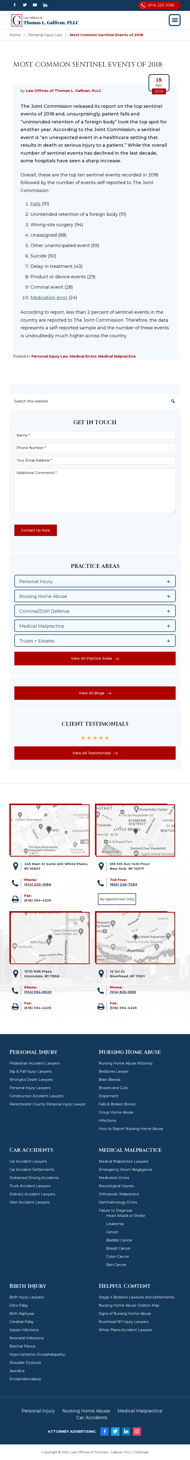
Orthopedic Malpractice (119, 1194)
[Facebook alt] (14, 5)
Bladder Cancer (119, 1240)
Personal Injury (38, 1411)
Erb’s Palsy (18, 1305)
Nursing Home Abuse (86, 1411)
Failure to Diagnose (115, 1210)
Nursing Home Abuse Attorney (126, 1063)
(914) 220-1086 (160, 5)
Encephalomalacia (25, 1379)
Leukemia (114, 1224)
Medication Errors (114, 1178)
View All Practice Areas (91, 658)
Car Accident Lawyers (28, 1161)
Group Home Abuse (116, 1112)
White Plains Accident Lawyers (125, 1330)
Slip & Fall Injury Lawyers (30, 1071)
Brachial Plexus (22, 1346)
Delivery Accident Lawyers (32, 1194)
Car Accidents (91, 1417)
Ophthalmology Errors (118, 1202)
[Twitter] (25, 5)
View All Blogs (91, 693)
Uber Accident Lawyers (29, 1202)
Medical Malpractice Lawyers (123, 1161)
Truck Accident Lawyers (29, 1186)
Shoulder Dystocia (25, 1362)
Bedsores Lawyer (114, 1071)
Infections (107, 1120)
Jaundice (17, 1371)
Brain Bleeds (109, 1079)
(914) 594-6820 (38, 992)
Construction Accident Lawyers (36, 1096)
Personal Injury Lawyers (29, 1088)
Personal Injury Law (49, 356)
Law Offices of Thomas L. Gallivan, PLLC (45, 20)
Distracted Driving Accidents (34, 1178)
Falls (35, 204)
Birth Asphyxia (21, 1313)
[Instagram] (137, 1431)
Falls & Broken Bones (117, 1104)
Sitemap (142, 1452)
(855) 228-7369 (123, 884)
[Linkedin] (45, 5)
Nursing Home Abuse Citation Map (129, 1305)
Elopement (108, 1096)
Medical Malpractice (117, 356)
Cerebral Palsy (21, 1322)
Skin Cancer (116, 1265)
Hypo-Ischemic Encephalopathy (37, 1354)
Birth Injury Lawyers (26, 1297)
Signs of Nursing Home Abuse (125, 1313)
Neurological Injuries (116, 1186)
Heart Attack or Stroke (125, 1215)
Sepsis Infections (24, 1330)
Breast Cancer (118, 1248)
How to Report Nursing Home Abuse (131, 1128)
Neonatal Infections (26, 1338)
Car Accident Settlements (31, 1169)
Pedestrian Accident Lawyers (34, 1063)
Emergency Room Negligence (125, 1169)
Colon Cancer (117, 1256)
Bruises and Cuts (113, 1088)
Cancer (112, 1232)
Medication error (48, 297)
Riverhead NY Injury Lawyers (123, 1322)
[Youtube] (35, 5)
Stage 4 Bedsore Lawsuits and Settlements (136, 1297)
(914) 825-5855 (123, 992)
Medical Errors (83, 356)
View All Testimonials (91, 753)
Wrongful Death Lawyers (31, 1079)
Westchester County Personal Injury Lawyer (47, 1104)
